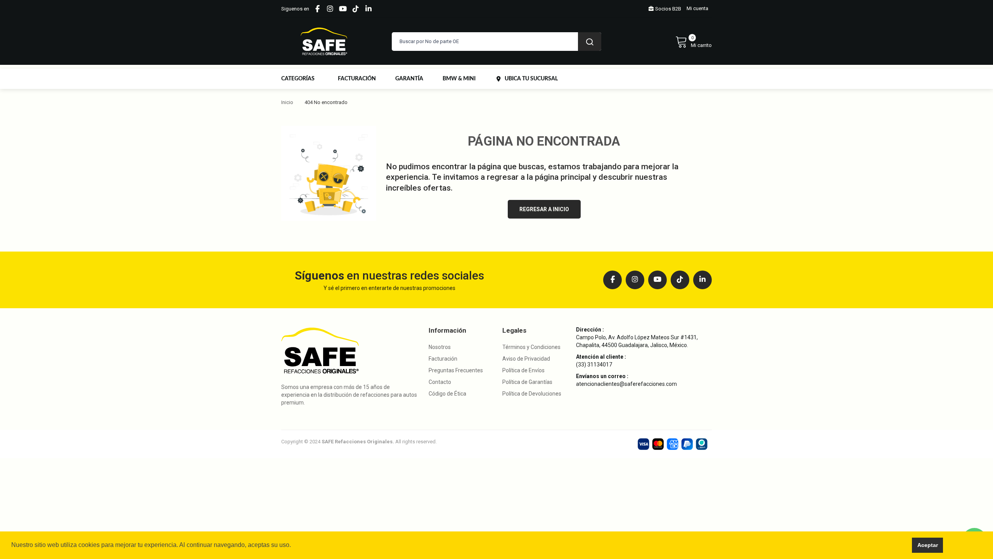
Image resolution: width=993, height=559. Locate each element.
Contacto (440, 382)
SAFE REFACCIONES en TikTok (356, 9)
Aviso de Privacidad (526, 359)
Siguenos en (295, 9)
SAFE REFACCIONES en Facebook (317, 9)
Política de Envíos (523, 370)
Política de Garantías (527, 382)
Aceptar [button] (927, 545)
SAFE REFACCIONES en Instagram (330, 9)
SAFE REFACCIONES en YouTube (343, 9)
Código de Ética (447, 394)
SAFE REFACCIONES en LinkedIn (368, 9)
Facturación (443, 359)
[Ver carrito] (693, 41)
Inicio (287, 102)
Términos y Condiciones (531, 347)
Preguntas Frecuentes (456, 370)
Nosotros (440, 347)
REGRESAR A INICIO (544, 209)
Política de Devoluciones (531, 394)
